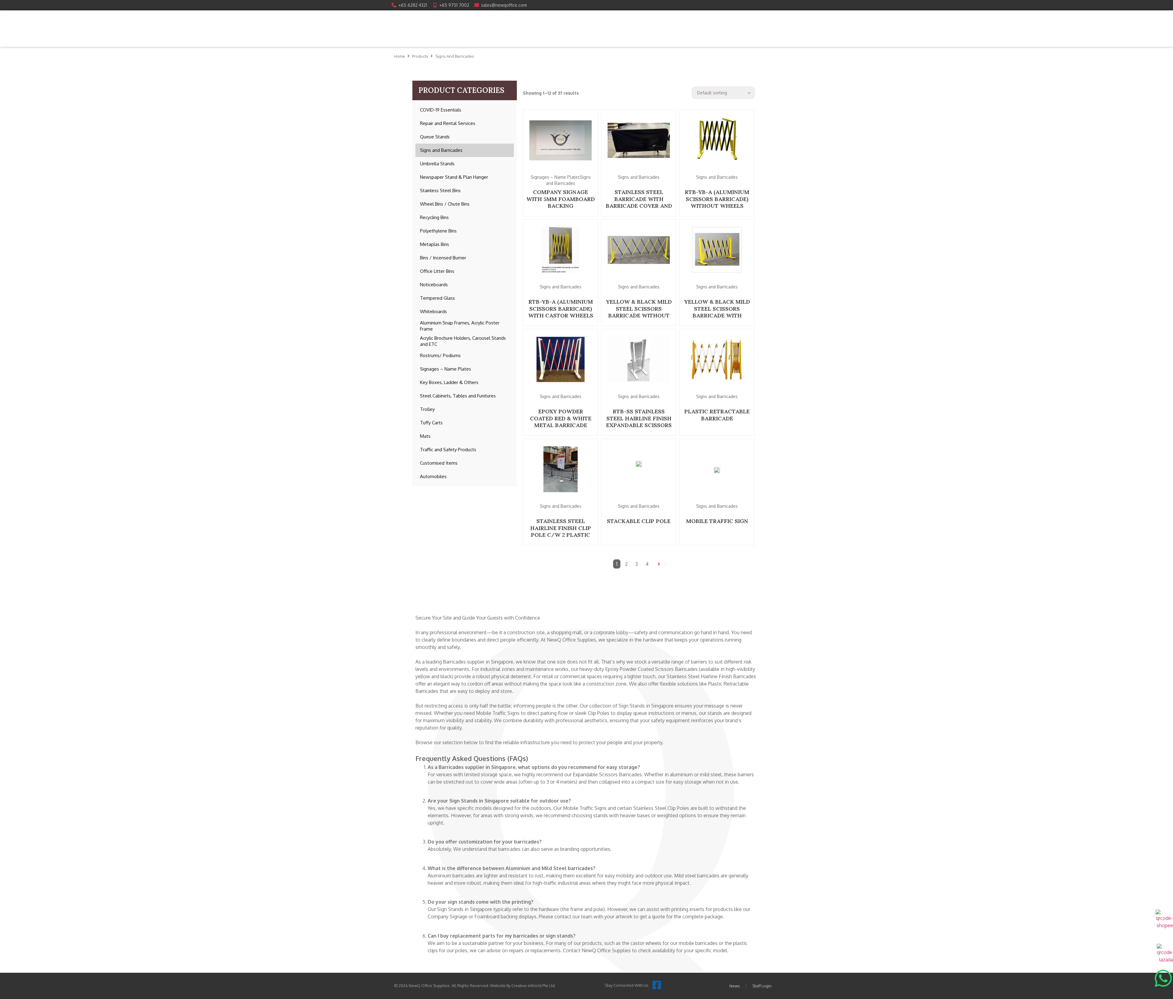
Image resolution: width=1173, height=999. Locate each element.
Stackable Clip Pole (639, 521)
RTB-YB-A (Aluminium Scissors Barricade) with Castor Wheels (560, 308)
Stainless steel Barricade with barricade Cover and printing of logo (639, 202)
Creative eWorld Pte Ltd (533, 985)
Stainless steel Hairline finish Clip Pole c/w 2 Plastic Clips (560, 531)
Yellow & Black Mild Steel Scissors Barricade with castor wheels (717, 312)
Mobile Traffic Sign (717, 521)
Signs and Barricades (639, 177)
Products (420, 56)
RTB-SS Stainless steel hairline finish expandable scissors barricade (639, 422)
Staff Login (762, 985)
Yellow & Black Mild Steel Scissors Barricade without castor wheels (639, 312)
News (734, 985)
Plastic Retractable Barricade (717, 415)
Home (399, 56)
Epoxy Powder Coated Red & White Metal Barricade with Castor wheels (560, 422)
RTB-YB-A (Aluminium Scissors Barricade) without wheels (717, 198)
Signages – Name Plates (555, 177)
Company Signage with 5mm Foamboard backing (560, 198)
